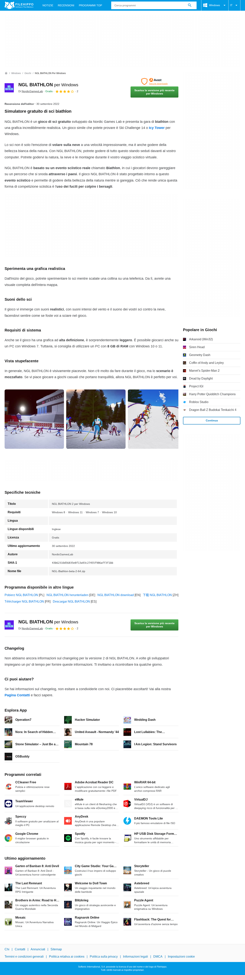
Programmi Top (90, 5)
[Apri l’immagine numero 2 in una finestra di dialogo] (157, 419)
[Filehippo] (19, 5)
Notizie (47, 5)
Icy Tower (157, 128)
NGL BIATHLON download (115, 595)
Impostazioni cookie (181, 956)
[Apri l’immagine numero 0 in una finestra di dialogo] (34, 419)
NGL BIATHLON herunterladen (67, 595)
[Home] (6, 73)
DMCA (158, 956)
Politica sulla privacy (104, 956)
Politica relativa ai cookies (66, 956)
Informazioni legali (135, 956)
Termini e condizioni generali (24, 956)
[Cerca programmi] (190, 5)
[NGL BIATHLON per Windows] (9, 87)
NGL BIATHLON (48, 84)
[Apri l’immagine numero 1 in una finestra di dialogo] (96, 419)
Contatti (20, 949)
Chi (7, 949)
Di (30, 91)
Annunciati (38, 949)
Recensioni (66, 5)
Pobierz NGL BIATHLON (21, 595)
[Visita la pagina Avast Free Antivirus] (154, 81)
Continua (212, 420)
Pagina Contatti (17, 695)
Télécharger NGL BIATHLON (24, 601)
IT (231, 5)
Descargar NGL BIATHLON (71, 601)
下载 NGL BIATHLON (157, 595)
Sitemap (56, 949)
